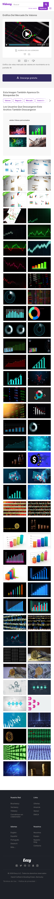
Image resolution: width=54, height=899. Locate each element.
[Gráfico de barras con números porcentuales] (39, 557)
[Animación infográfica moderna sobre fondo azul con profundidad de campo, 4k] (14, 719)
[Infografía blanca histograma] (39, 410)
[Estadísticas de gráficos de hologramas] (39, 264)
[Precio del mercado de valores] (39, 297)
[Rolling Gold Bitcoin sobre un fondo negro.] (14, 524)
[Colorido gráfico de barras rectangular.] (14, 541)
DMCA (36, 814)
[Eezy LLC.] (27, 861)
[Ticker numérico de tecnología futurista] (39, 622)
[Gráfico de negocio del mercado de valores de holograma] (39, 362)
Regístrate (43, 8)
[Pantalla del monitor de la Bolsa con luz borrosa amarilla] (14, 410)
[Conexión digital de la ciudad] (39, 719)
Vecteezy (14, 807)
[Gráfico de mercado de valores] (39, 215)
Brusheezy (15, 803)
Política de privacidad (27, 881)
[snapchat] (33, 865)
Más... (13, 847)
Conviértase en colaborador (17, 815)
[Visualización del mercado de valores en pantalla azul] (14, 768)
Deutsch (14, 843)
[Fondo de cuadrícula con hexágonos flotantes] (39, 492)
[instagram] (29, 865)
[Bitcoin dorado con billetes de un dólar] (39, 654)
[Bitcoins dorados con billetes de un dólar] (39, 671)
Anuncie (37, 807)
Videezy (14, 811)
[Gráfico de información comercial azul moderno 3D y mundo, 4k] (39, 475)
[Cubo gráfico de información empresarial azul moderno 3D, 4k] (14, 475)
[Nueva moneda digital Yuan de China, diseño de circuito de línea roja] (39, 378)
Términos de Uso (9, 881)
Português (15, 840)
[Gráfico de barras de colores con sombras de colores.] (14, 573)
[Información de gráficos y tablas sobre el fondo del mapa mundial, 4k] (14, 638)
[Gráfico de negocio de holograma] (14, 492)
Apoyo (36, 811)
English (13, 832)
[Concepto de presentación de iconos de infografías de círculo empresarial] (39, 459)
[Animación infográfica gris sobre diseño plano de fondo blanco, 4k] (14, 687)
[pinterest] (25, 865)
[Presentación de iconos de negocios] (14, 703)
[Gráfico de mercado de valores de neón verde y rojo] (14, 248)
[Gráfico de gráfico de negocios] (14, 280)
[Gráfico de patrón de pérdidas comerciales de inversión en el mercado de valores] (14, 264)
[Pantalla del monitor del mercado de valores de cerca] (39, 280)
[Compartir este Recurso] (29, 54)
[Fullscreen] (47, 45)
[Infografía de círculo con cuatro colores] (39, 313)
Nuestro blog (37, 841)
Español (14, 836)
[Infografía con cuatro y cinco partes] (14, 329)
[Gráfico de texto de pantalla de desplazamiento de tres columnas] (14, 654)
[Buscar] (46, 4)
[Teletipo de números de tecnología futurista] (14, 622)
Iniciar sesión (33, 8)
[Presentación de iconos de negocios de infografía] (39, 687)
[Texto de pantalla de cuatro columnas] (39, 638)
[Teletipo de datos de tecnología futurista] (39, 508)
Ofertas (37, 803)
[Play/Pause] (7, 45)
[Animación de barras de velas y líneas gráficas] (14, 345)
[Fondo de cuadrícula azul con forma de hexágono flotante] (39, 443)
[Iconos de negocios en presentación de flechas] (39, 703)
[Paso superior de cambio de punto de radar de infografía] (14, 427)
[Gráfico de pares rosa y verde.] (14, 557)
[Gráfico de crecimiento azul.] (39, 573)
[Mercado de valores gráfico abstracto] (14, 232)
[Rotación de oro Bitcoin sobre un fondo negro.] (14, 736)
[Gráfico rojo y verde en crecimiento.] (39, 606)
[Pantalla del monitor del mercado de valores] (14, 394)
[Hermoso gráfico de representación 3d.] (39, 541)
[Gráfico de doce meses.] (14, 606)
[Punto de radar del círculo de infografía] (39, 427)
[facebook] (17, 865)
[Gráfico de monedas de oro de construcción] (39, 524)
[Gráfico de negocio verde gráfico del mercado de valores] (39, 232)
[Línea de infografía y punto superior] (14, 443)
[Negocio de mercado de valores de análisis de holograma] (14, 378)
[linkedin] (37, 865)
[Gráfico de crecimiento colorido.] (14, 589)
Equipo (36, 836)
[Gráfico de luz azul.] (39, 589)
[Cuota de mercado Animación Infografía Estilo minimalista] (39, 394)
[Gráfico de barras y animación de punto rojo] (14, 313)
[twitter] (21, 865)
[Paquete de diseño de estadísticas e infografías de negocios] (14, 166)
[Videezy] (7, 4)
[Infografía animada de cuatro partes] (14, 297)
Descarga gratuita (28, 78)
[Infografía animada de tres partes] (39, 329)
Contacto (37, 846)
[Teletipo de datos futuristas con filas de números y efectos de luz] (14, 508)
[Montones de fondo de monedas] (39, 768)
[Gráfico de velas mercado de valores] (14, 215)
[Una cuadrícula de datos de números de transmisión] (39, 736)
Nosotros (37, 832)
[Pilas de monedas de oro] (14, 459)
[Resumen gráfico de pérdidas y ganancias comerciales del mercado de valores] (39, 248)
